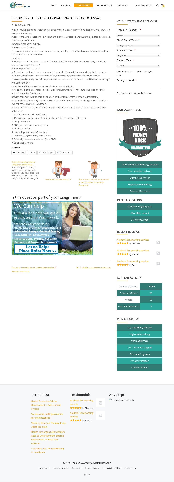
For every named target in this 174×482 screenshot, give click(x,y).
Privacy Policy (92, 468)
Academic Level (126, 50)
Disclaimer (76, 468)
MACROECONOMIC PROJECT (58, 179)
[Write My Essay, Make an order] (52, 227)
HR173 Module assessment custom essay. (93, 267)
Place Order (83, 5)
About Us (66, 5)
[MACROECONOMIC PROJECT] (60, 169)
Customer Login (143, 5)
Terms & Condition (111, 468)
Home (53, 5)
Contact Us (123, 5)
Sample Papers (104, 5)
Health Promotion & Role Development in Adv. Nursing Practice (46, 405)
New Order (44, 468)
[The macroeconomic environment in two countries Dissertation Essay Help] (94, 169)
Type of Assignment (129, 30)
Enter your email (127, 80)
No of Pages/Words (128, 40)
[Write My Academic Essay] (21, 5)
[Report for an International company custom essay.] (28, 170)
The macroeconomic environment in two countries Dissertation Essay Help (94, 182)
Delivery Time (125, 60)
